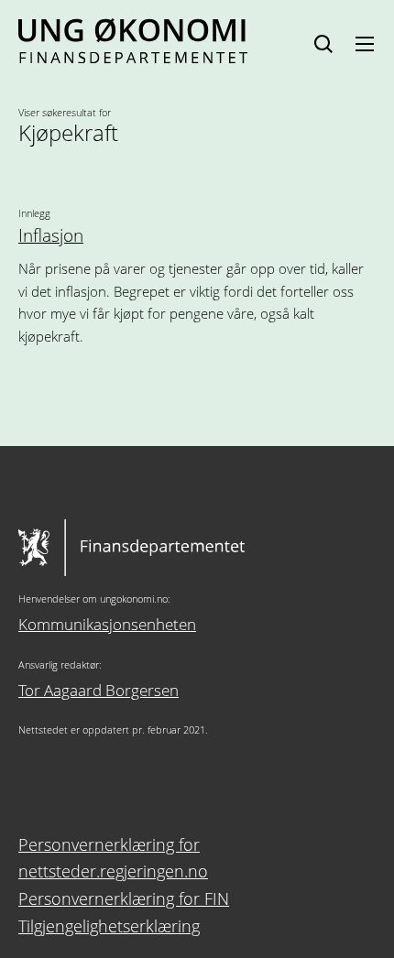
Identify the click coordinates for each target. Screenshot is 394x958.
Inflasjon (50, 235)
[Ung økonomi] (132, 56)
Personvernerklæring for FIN (123, 898)
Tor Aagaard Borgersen (98, 690)
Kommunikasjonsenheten (107, 624)
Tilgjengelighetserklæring (109, 926)
